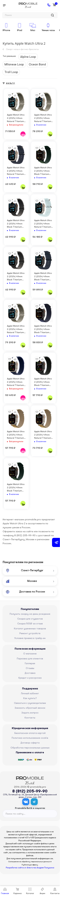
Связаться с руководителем (30, 703)
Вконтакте (25, 801)
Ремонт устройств (29, 633)
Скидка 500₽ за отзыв (30, 623)
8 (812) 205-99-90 (30, 791)
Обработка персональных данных (30, 747)
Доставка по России (32, 591)
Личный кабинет (30, 693)
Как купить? (30, 698)
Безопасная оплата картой (30, 733)
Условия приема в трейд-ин (30, 638)
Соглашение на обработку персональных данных (29, 861)
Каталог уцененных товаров (30, 628)
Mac (32, 30)
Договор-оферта (30, 742)
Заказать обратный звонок (30, 707)
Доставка (30, 673)
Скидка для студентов (30, 618)
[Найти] (52, 15)
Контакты (30, 717)
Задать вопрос (30, 712)
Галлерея (30, 663)
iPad (19, 30)
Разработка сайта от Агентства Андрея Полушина (30, 867)
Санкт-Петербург (32, 570)
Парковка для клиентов (30, 658)
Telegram (34, 801)
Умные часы (48, 30)
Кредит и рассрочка (30, 677)
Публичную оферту (30, 865)
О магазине (30, 653)
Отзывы (30, 668)
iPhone (6, 30)
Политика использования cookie (30, 738)
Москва (32, 581)
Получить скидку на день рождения (30, 614)
